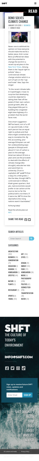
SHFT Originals (24, 411)
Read (31, 425)
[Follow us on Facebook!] (7, 368)
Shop (31, 421)
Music (24, 275)
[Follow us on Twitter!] (13, 368)
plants (12, 284)
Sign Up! (27, 395)
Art (24, 254)
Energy (25, 266)
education (13, 266)
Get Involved (26, 435)
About (30, 430)
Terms (23, 457)
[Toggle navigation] (35, 3)
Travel (12, 299)
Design (25, 263)
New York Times (14, 67)
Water (25, 299)
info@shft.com (19, 357)
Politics (25, 284)
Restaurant (13, 290)
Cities (24, 257)
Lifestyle (13, 275)
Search (29, 439)
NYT (9, 212)
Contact (31, 457)
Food (24, 269)
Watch (30, 416)
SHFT (4, 3)
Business (27, 25)
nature (12, 281)
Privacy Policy (25, 451)
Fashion (12, 269)
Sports (12, 296)
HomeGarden (14, 272)
